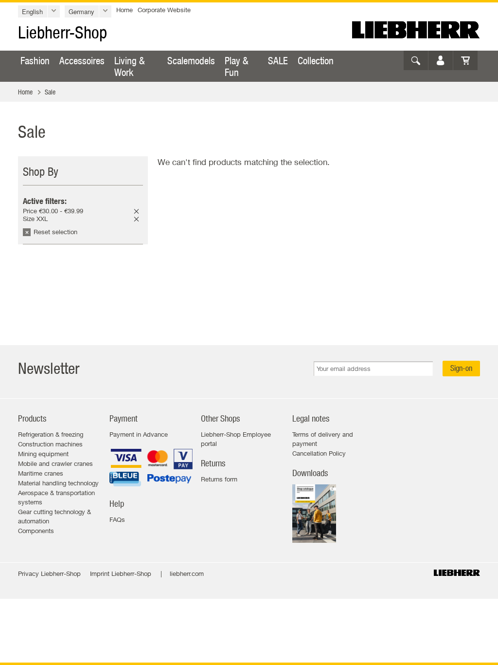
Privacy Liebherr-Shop (49, 573)
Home (124, 10)
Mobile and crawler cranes (55, 463)
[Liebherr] (416, 29)
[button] (39, 11)
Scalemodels (191, 60)
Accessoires (82, 60)
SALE (278, 60)
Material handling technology (58, 483)
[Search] (416, 60)
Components (36, 531)
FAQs (117, 519)
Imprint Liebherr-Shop (120, 573)
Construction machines (50, 444)
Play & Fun (237, 66)
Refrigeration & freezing (50, 434)
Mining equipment (43, 454)
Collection (316, 60)
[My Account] (440, 60)
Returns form (219, 479)
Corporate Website (164, 10)
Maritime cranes (40, 473)
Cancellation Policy (319, 453)
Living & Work (129, 66)
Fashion (35, 60)
